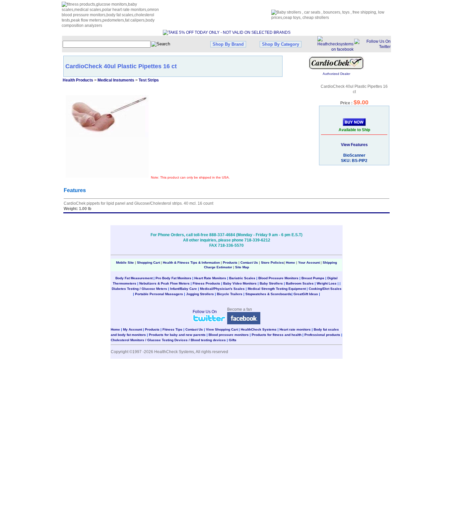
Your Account (309, 262)
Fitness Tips (172, 329)
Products (230, 262)
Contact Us (249, 262)
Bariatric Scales (242, 278)
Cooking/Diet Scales (325, 289)
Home (291, 262)
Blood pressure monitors (229, 335)
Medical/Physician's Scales (222, 289)
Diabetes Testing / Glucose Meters (139, 289)
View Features (354, 144)
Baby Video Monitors (240, 283)
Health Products (78, 80)
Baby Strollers (271, 283)
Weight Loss (327, 283)
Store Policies (272, 262)
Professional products (322, 335)
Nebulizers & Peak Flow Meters (164, 283)
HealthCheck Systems (259, 329)
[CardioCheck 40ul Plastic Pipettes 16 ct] (107, 136)
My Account (132, 329)
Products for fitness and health (276, 335)
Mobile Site (125, 262)
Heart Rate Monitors (210, 278)
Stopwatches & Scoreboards (268, 294)
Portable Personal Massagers (159, 294)
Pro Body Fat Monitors (173, 278)
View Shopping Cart (222, 329)
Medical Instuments (115, 80)
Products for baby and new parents (177, 335)
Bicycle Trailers (229, 294)
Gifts (232, 340)
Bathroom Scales (300, 283)
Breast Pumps (312, 278)
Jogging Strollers (200, 294)
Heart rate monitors (295, 329)
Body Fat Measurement (134, 278)
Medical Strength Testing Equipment (277, 289)
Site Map (242, 267)
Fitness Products (206, 283)
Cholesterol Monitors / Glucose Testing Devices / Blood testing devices (168, 340)
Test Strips (149, 80)
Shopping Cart (148, 262)
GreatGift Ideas (305, 294)
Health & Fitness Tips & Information (191, 262)
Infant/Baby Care (183, 289)
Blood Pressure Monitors (278, 278)
